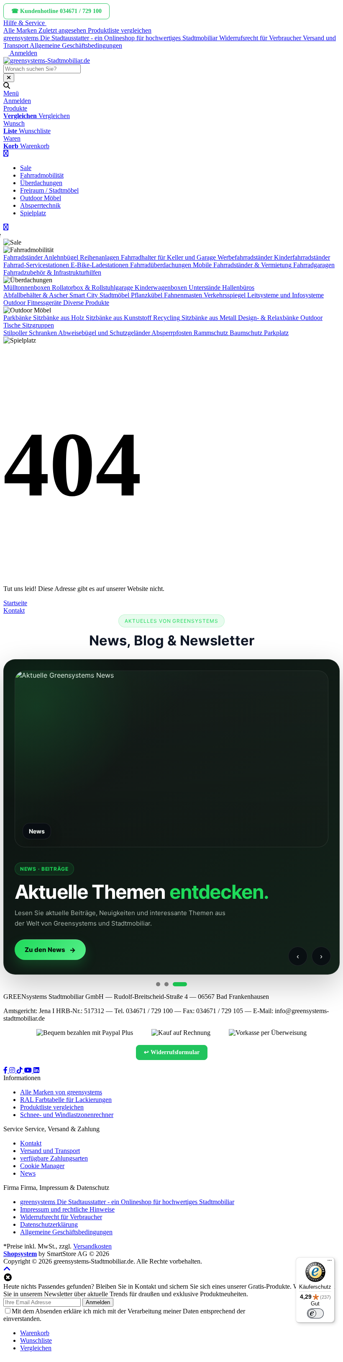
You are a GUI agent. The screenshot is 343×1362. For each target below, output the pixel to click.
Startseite (15, 602)
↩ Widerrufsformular (172, 1052)
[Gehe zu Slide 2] (166, 984)
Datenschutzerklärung (276, 1311)
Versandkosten (92, 1246)
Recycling (166, 317)
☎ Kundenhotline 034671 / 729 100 (56, 11)
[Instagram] (13, 1070)
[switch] (315, 1313)
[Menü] (330, 1262)
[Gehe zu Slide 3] (180, 984)
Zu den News (45, 950)
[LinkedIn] (36, 1070)
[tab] (34, 1332)
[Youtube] (28, 1070)
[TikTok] (20, 1070)
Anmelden (98, 1302)
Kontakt (14, 610)
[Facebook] (6, 1070)
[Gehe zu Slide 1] (158, 984)
